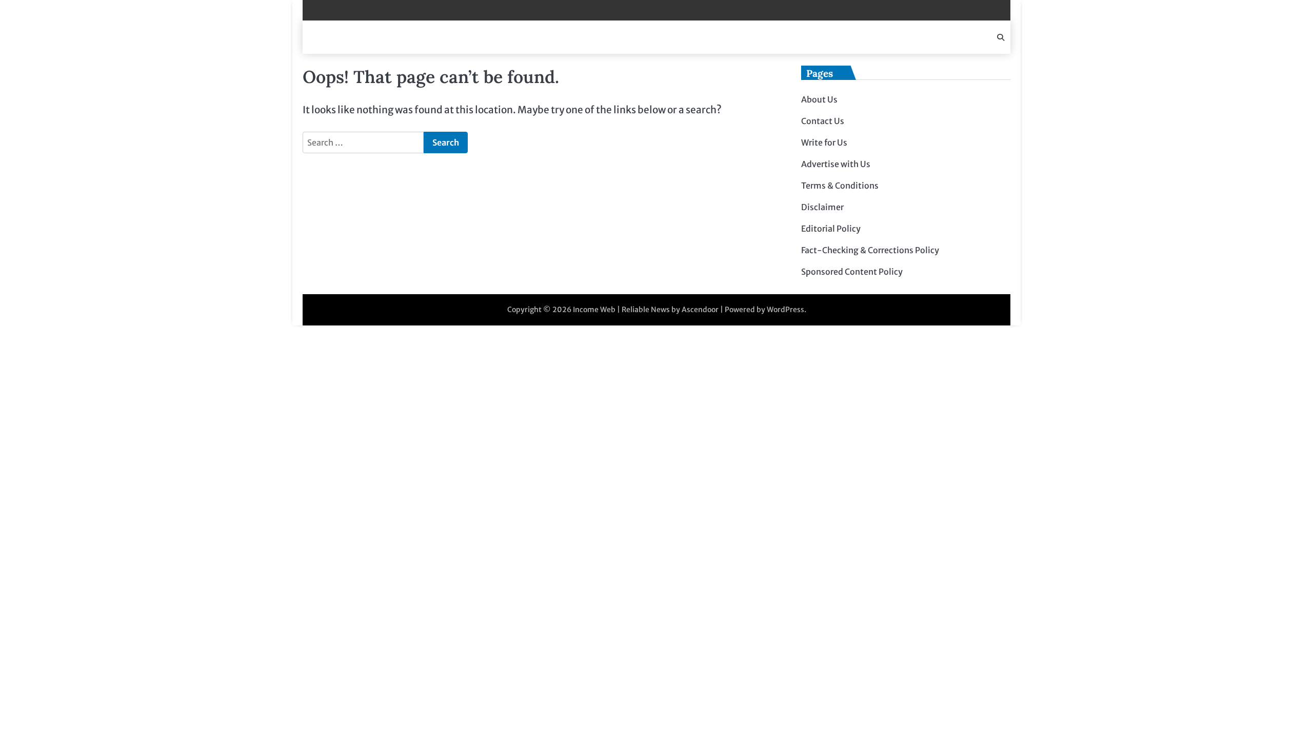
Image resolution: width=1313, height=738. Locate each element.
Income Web (594, 309)
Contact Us (822, 121)
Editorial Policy (831, 228)
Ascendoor (700, 309)
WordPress (785, 309)
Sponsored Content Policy (852, 271)
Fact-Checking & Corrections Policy (870, 250)
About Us (819, 99)
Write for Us (824, 142)
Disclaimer (822, 207)
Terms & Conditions (840, 185)
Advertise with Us (835, 164)
